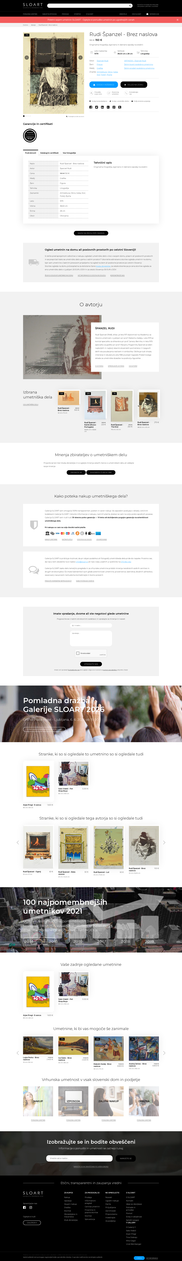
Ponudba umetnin (30, 14)
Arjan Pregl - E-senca (38, 782)
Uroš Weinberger (133, 1244)
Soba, (115, 72)
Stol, (99, 75)
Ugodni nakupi (112, 1201)
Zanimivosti (110, 1211)
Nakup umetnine (51, 539)
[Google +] (108, 107)
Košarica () (154, 14)
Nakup (67, 1197)
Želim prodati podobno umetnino (139, 68)
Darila (108, 1204)
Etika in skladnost (134, 1217)
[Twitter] (96, 107)
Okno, (110, 72)
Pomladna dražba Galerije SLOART (44, 729)
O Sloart (89, 14)
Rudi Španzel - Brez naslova (68, 398)
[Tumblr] (120, 107)
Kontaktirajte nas (117, 275)
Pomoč (129, 1213)
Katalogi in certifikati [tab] (49, 153)
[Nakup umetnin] (38, 1101)
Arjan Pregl (131, 1234)
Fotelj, (103, 75)
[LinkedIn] (102, 107)
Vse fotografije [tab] (69, 153)
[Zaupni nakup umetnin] (109, 1101)
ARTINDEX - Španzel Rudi (135, 61)
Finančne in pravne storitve (91, 1211)
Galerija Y (32, 1223)
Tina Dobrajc (131, 1237)
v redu (139, 1258)
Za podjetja (110, 1221)
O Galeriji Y (131, 1227)
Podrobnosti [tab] (30, 153)
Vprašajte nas (91, 664)
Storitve (77, 14)
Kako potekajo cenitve (85, 581)
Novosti (108, 1197)
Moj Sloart (136, 14)
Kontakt (129, 1201)
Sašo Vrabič (131, 1231)
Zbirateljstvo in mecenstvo (70, 1215)
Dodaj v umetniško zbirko (120, 101)
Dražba (67, 1207)
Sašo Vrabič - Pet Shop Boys (73, 774)
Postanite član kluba (101, 472)
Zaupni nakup (70, 1204)
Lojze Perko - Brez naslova (38, 1045)
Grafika (100, 68)
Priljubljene (110, 1207)
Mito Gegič (131, 1241)
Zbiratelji (123, 14)
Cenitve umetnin (92, 1207)
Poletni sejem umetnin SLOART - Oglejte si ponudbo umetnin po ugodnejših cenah (91, 20)
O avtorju (99, 366)
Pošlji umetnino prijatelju (141, 101)
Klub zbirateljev (71, 1220)
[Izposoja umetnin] (73, 1101)
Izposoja (68, 1201)
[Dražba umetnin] (144, 1101)
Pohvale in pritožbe (130, 1208)
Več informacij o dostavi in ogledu (92, 275)
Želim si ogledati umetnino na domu (59, 275)
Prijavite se (76, 472)
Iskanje (33, 25)
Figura (99, 64)
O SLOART (130, 1197)
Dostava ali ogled (84, 539)
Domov (25, 25)
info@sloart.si (82, 562)
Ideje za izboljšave (134, 1204)
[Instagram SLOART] (30, 1207)
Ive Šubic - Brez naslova (73, 1045)
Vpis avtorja (90, 1219)
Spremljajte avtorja (116, 366)
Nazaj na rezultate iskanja (91, 233)
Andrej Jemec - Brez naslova (144, 1048)
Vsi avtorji (133, 366)
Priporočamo (111, 1214)
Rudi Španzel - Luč (109, 847)
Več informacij (152, 1258)
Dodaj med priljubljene (99, 101)
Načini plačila (67, 539)
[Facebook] (91, 107)
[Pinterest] (114, 107)
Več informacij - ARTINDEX (39, 940)
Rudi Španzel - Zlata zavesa (73, 847)
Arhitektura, (102, 72)
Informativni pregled (90, 1202)
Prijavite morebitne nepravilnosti (58, 581)
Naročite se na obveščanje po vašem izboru (91, 1166)
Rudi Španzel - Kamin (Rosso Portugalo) (95, 405)
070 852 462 (126, 562)
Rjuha (109, 75)
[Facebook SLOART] (24, 1207)
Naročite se (126, 1159)
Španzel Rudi (102, 61)
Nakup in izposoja (49, 14)
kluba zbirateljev (103, 266)
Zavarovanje (101, 539)
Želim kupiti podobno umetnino (138, 64)
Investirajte (110, 1218)
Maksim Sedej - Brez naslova (109, 1048)
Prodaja (65, 14)
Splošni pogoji (132, 1220)
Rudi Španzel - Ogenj (38, 847)
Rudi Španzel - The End (121, 406)
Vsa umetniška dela (30, 404)
